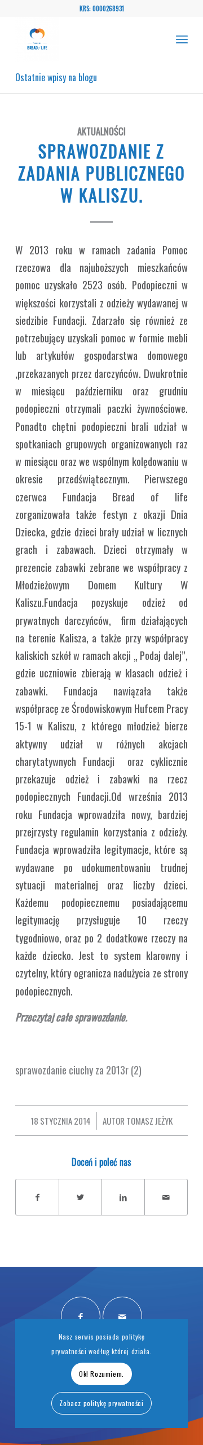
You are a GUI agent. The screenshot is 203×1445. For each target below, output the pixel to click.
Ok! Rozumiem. (101, 1373)
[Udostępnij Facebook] (37, 1197)
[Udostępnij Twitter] (80, 1197)
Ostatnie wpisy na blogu (56, 77)
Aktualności (101, 131)
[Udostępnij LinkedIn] (123, 1197)
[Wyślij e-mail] (166, 1197)
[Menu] (182, 38)
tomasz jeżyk (149, 1120)
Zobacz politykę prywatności (101, 1403)
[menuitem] (182, 38)
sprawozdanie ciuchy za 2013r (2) (78, 1069)
